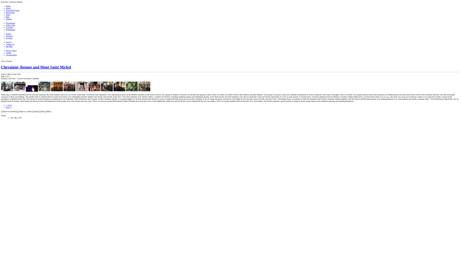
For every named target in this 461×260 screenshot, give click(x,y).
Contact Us (10, 44)
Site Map (9, 47)
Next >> (9, 107)
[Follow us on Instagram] (10, 30)
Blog (7, 17)
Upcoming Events (12, 10)
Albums (9, 19)
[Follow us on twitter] (9, 27)
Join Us (9, 42)
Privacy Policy (11, 51)
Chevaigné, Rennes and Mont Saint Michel (36, 67)
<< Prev (9, 105)
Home (8, 6)
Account (9, 38)
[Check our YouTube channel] (10, 25)
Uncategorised (11, 55)
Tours (8, 15)
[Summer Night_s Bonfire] (32, 91)
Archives (9, 36)
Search (8, 34)
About (8, 8)
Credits (8, 53)
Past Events (10, 13)
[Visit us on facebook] (10, 23)
